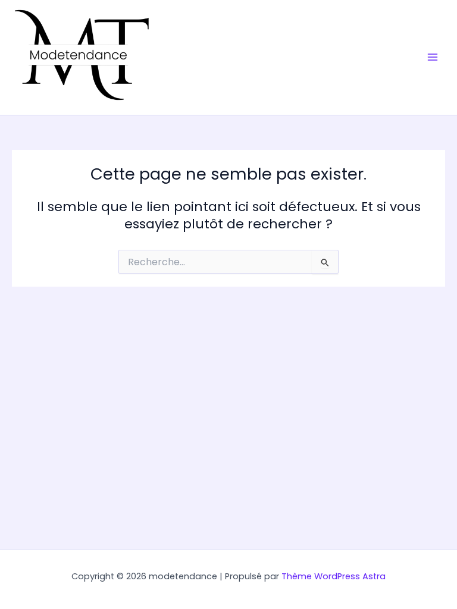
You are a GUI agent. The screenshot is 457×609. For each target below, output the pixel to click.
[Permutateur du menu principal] (432, 57)
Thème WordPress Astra (333, 576)
